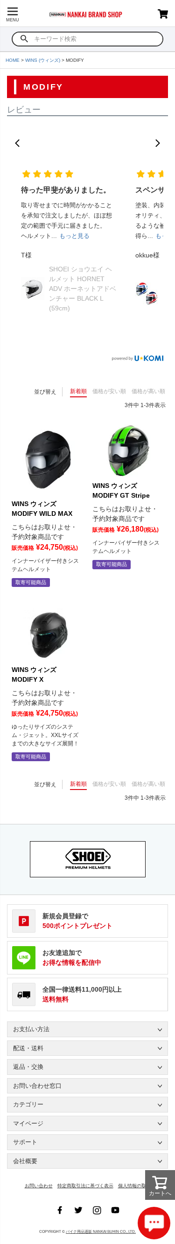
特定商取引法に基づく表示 (85, 1185)
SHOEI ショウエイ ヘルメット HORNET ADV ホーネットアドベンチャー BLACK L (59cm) (82, 288)
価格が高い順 (148, 391)
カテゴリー (28, 1104)
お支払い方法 (31, 1029)
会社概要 (25, 1161)
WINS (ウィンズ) (42, 60)
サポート (25, 1142)
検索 (24, 39)
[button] (17, 143)
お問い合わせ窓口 (37, 1085)
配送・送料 (28, 1048)
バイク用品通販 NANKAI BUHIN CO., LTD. (101, 1232)
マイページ (28, 1123)
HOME (13, 60)
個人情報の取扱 (134, 1185)
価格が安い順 (109, 391)
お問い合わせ (39, 1185)
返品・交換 (28, 1066)
